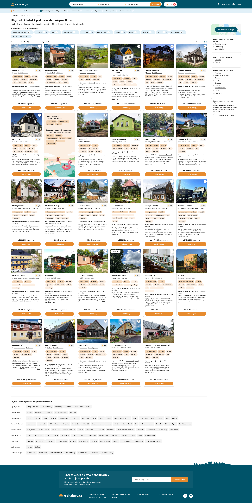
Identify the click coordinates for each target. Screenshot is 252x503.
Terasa (109, 424)
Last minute (17, 11)
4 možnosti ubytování (165, 86)
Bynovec (218, 83)
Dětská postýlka (44, 430)
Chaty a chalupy (51, 121)
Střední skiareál (150, 435)
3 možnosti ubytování (32, 361)
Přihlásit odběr (179, 480)
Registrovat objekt (142, 494)
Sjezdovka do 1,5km (128, 435)
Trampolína (31, 424)
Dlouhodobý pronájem (153, 441)
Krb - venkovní (127, 424)
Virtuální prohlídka (69, 430)
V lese (140, 435)
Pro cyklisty (39, 441)
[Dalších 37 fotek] (125, 191)
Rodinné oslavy (105, 441)
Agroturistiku (139, 441)
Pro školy (94, 441)
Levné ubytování (126, 441)
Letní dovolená (51, 143)
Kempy (88, 407)
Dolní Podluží (103, 32)
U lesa (74, 435)
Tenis (47, 435)
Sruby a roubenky (63, 121)
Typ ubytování (110, 11)
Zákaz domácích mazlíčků (125, 430)
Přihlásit (238, 4)
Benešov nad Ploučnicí (222, 75)
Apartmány (50, 124)
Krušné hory (87, 142)
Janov (161, 32)
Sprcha (109, 418)
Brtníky (217, 80)
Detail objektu (159, 174)
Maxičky (115, 142)
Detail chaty (26, 108)
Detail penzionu (92, 174)
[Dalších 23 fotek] (92, 56)
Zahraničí (87, 11)
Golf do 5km (39, 435)
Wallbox (80, 430)
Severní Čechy (219, 49)
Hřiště (29, 435)
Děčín (119, 32)
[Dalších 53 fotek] (158, 191)
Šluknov (154, 208)
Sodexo (37, 447)
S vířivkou (58, 135)
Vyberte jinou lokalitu (20, 36)
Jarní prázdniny (70, 453)
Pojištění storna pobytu (97, 497)
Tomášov (182, 208)
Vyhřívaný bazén (54, 424)
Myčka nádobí (63, 418)
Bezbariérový (163, 430)
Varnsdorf (83, 73)
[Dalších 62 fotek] (125, 331)
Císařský (148, 208)
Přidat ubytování (225, 4)
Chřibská (86, 32)
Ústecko (217, 62)
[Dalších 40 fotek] (26, 331)
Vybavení (98, 11)
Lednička (53, 418)
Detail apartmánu (126, 244)
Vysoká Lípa (116, 348)
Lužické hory (59, 73)
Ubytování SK (75, 11)
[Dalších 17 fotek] (26, 191)
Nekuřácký (140, 430)
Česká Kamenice (220, 88)
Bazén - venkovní (97, 424)
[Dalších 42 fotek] (59, 56)
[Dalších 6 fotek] (92, 261)
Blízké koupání (60, 141)
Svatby (115, 441)
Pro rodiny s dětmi (52, 138)
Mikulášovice (189, 208)
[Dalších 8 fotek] (125, 125)
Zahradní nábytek (170, 424)
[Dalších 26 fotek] (92, 125)
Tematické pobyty (125, 11)
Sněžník (147, 32)
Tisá (54, 32)
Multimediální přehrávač (122, 418)
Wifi (167, 418)
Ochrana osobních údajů (121, 494)
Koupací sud (56, 430)
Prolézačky (75, 424)
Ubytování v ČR (61, 11)
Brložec (217, 78)
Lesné (132, 32)
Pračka (101, 418)
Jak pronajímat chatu (166, 494)
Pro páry (30, 441)
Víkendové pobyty (48, 11)
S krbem (174, 418)
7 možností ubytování (132, 224)
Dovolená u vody (31, 11)
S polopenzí (100, 430)
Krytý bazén (42, 424)
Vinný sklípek (31, 430)
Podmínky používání (96, 494)
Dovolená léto (82, 453)
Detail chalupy (60, 108)
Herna (29, 418)
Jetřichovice (176, 32)
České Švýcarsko (23, 73)
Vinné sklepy (78, 407)
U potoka (82, 435)
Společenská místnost (147, 418)
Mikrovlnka (85, 418)
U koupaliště (65, 435)
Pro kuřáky (89, 430)
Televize (160, 418)
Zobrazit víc (217, 93)
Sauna (69, 138)
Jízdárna (55, 435)
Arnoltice (218, 73)
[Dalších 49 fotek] (125, 261)
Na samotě (50, 141)
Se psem (62, 138)
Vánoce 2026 (43, 453)
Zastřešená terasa (185, 424)
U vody (29, 412)
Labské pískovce (26, 15)
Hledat (156, 4)
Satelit (45, 418)
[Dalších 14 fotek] (158, 261)
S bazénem (50, 135)
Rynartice (50, 208)
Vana (94, 418)
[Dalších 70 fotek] (125, 56)
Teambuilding (83, 441)
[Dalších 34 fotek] (191, 125)
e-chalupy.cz (15, 15)
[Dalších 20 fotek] (59, 191)
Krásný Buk (17, 278)
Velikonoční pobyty (56, 453)
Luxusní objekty (62, 441)
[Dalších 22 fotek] (158, 125)
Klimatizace (75, 418)
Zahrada (158, 424)
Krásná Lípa (69, 32)
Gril (136, 424)
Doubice (40, 32)
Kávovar (37, 418)
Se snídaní (110, 430)
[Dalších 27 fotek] (26, 56)
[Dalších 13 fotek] (26, 261)
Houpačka (66, 424)
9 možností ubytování (99, 221)
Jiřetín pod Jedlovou (21, 32)
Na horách (115, 435)
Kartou (29, 447)
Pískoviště (86, 424)
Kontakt (115, 497)
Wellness (73, 441)
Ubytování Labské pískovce (226, 115)
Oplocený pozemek (146, 424)
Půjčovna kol (151, 430)
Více (38, 96)
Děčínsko (218, 60)
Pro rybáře (50, 441)
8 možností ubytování (132, 361)
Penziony (58, 124)
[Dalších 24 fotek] (191, 56)
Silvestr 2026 (31, 453)
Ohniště (116, 424)
